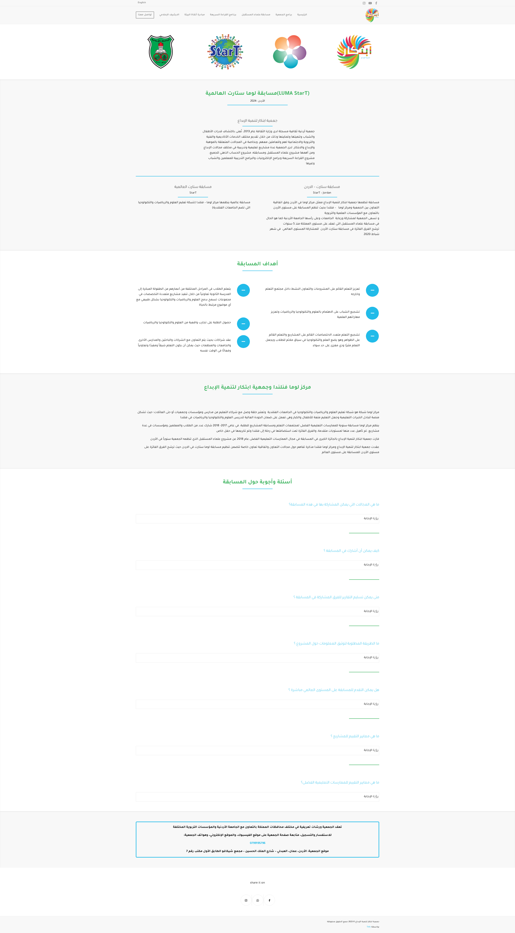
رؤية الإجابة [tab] (371, 518)
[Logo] (372, 15)
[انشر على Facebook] (269, 900)
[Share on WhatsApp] (257, 900)
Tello (369, 927)
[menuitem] (142, 3)
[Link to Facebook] (376, 3)
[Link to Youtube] (370, 3)
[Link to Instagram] (364, 3)
